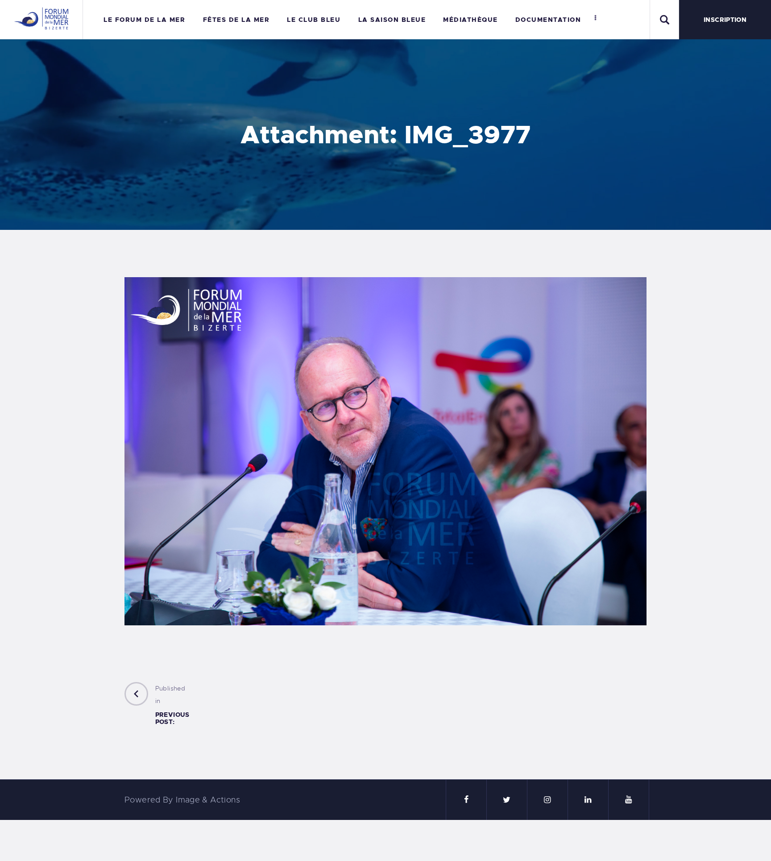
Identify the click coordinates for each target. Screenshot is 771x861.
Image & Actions (208, 800)
